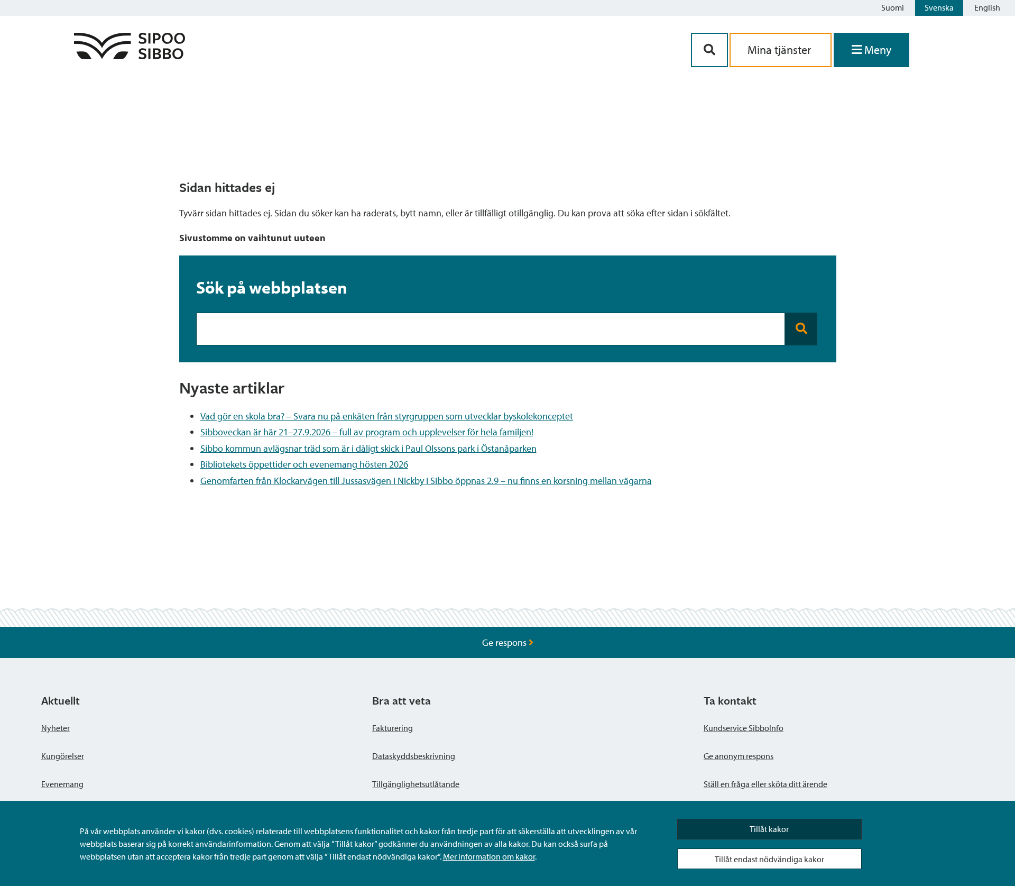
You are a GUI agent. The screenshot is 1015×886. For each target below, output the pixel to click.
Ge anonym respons (738, 756)
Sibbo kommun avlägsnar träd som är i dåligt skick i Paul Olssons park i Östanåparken (368, 448)
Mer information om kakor (489, 856)
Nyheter (55, 728)
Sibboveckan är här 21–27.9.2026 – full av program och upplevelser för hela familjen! (366, 432)
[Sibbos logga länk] (129, 56)
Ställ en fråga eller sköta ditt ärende (765, 784)
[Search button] (801, 329)
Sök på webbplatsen (271, 287)
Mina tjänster (781, 49)
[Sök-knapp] (709, 50)
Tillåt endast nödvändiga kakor (769, 859)
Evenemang (62, 784)
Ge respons (505, 642)
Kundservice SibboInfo (743, 728)
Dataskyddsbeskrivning (413, 756)
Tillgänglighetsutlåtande (415, 784)
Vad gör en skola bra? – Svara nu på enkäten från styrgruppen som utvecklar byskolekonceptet (386, 416)
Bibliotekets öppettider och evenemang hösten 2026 (304, 464)
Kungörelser (62, 756)
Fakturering (392, 728)
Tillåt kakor (769, 829)
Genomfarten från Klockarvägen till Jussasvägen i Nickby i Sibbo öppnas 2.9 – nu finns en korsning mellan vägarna (426, 480)
